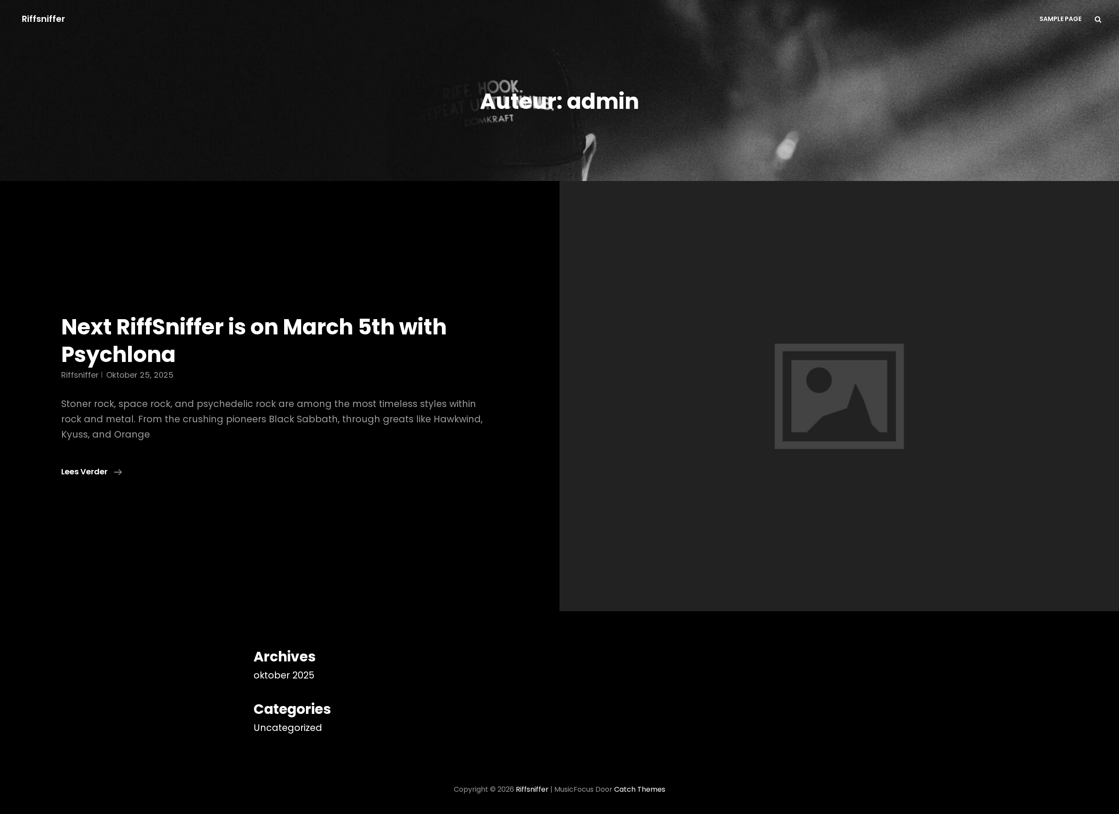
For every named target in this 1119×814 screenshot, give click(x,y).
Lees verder (91, 472)
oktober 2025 (284, 675)
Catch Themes (639, 789)
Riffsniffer (43, 19)
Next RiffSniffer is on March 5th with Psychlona (254, 340)
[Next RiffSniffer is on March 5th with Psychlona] (839, 396)
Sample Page (1060, 18)
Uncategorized (288, 727)
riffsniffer (80, 374)
